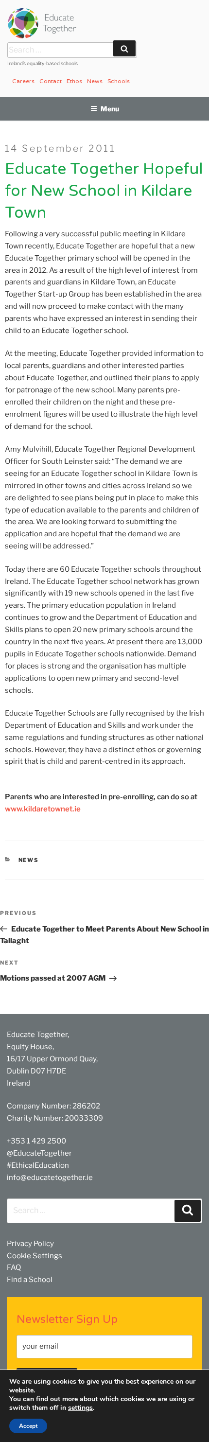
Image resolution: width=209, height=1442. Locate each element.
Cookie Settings (34, 1255)
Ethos (74, 81)
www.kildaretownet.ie (43, 809)
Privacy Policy (30, 1243)
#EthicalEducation (38, 1165)
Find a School (29, 1279)
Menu (110, 109)
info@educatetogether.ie (50, 1177)
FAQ (14, 1267)
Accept (28, 1426)
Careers (23, 81)
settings (80, 1408)
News (95, 81)
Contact (50, 81)
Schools (118, 81)
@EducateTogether (39, 1153)
